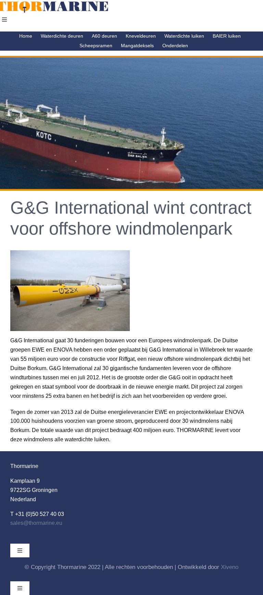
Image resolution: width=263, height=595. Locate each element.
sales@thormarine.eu (36, 523)
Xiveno (229, 567)
